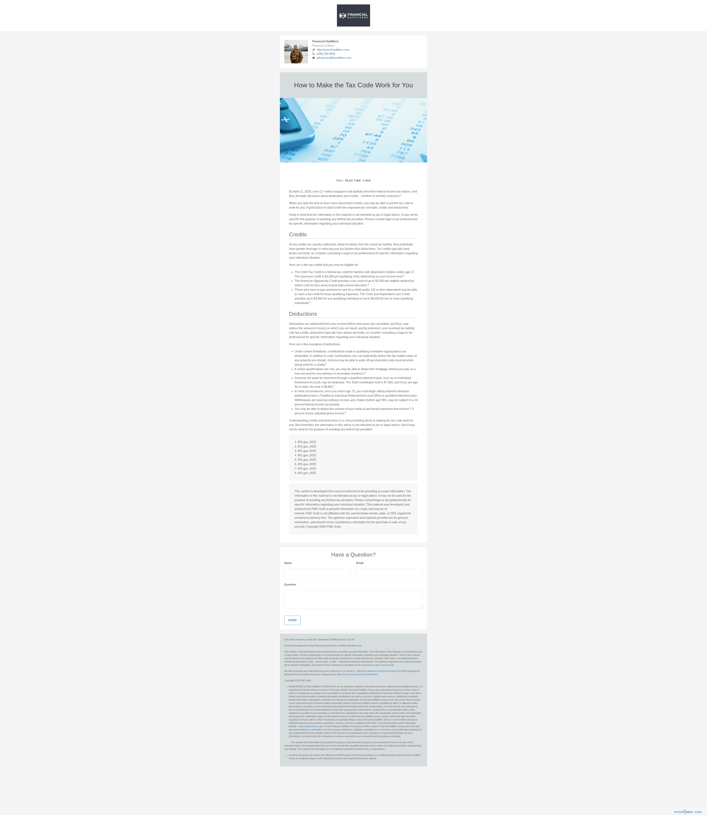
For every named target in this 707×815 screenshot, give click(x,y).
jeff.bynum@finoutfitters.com (334, 57)
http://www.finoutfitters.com (333, 49)
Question (290, 584)
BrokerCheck (355, 645)
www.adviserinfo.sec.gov (311, 726)
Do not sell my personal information (360, 674)
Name (288, 562)
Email (359, 562)
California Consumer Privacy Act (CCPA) (386, 671)
